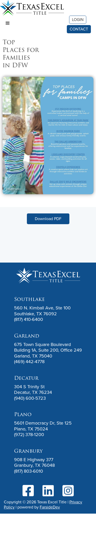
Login (77, 20)
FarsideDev (50, 507)
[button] (7, 23)
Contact (79, 29)
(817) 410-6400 (28, 319)
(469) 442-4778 (29, 361)
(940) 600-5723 (30, 398)
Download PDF (48, 219)
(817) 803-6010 (28, 471)
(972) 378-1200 (29, 434)
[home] (32, 8)
